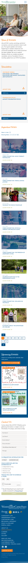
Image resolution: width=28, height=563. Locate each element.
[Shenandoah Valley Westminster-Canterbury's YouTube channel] (6, 546)
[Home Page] (8, 2)
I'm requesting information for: (12, 457)
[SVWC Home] (14, 507)
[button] (25, 2)
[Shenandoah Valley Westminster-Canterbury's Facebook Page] (2, 546)
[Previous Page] (3, 335)
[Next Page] (3, 344)
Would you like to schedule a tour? (11, 475)
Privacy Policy (4, 557)
